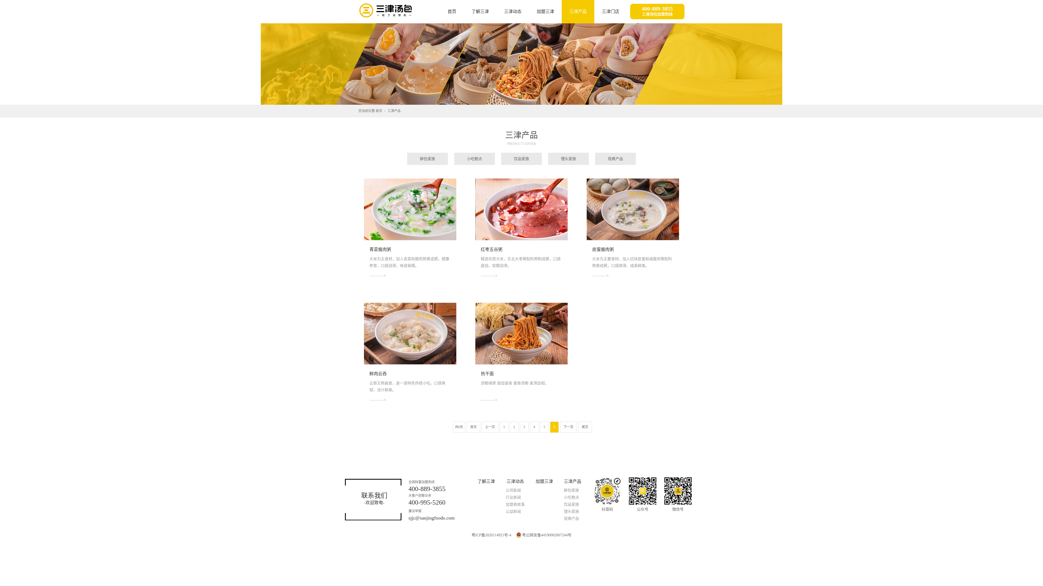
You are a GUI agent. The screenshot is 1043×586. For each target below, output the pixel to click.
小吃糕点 (474, 159)
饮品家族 (521, 159)
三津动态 (513, 11)
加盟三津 (545, 11)
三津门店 (610, 11)
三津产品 (578, 11)
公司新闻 (513, 490)
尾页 (585, 427)
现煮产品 (615, 159)
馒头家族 (568, 159)
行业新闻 (513, 497)
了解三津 (480, 11)
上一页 (490, 427)
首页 (452, 11)
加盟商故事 (515, 504)
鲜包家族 (427, 159)
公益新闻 (513, 511)
